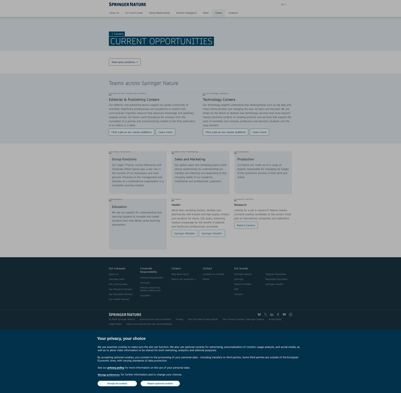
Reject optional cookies (160, 383)
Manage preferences (109, 374)
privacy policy (115, 367)
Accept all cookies (117, 383)
